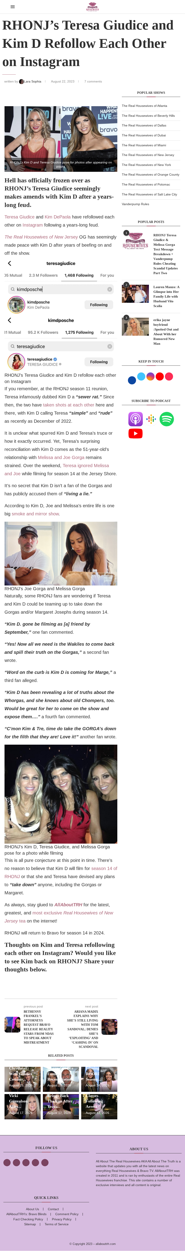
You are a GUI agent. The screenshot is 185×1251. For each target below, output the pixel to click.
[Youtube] (135, 429)
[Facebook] (7, 1162)
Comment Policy (67, 1214)
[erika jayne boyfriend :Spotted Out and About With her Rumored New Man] (135, 327)
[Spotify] (167, 414)
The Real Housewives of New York (146, 165)
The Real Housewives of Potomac (146, 184)
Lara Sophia (33, 81)
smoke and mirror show (35, 513)
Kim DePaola (58, 216)
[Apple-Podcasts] (135, 414)
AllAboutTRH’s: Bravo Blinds (26, 1214)
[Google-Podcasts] (151, 414)
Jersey (41, 236)
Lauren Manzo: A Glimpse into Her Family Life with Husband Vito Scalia (166, 296)
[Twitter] (16, 1162)
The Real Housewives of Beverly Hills (148, 115)
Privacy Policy (62, 1219)
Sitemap (30, 1224)
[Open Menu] (13, 7)
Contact (53, 1209)
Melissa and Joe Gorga (62, 457)
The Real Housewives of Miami (144, 145)
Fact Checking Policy (28, 1219)
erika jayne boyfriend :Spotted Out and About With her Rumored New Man (165, 331)
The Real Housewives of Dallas (144, 125)
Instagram (32, 225)
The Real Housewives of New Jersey (148, 155)
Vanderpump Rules (135, 204)
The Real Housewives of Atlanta (144, 106)
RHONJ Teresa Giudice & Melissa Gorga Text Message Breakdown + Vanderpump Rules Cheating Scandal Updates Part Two (165, 254)
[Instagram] (26, 1162)
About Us (32, 1209)
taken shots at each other (68, 404)
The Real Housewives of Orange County (150, 174)
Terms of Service (57, 1224)
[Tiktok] (35, 1162)
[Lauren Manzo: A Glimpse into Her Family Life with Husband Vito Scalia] (135, 294)
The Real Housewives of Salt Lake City (149, 194)
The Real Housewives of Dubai (144, 135)
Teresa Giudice (20, 216)
